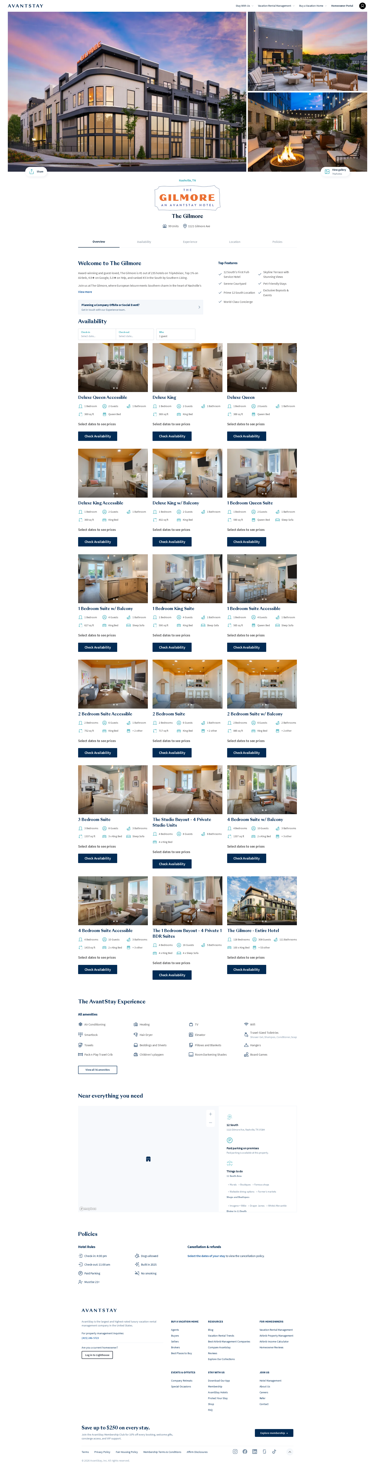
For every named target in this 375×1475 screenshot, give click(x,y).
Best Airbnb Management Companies (229, 1341)
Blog (210, 1329)
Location (234, 242)
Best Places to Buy (181, 1353)
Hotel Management (270, 1380)
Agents (175, 1329)
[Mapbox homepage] (87, 1209)
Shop (211, 1404)
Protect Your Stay (218, 1398)
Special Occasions (181, 1386)
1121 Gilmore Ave (199, 226)
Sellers (175, 1341)
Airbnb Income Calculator (274, 1341)
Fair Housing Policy (127, 1452)
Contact (264, 1404)
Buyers (175, 1335)
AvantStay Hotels (218, 1392)
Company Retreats (181, 1380)
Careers (264, 1392)
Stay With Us (243, 5)
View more (85, 292)
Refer (262, 1398)
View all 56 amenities (98, 1069)
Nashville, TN (187, 180)
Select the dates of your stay (206, 1256)
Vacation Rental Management (274, 5)
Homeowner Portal (342, 5)
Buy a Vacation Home (311, 5)
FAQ (210, 1410)
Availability (144, 242)
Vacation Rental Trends (221, 1335)
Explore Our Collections (221, 1359)
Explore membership (274, 1433)
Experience (190, 242)
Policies (277, 242)
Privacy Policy (102, 1452)
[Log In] (362, 6)
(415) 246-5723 (90, 1338)
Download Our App (219, 1380)
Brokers (175, 1347)
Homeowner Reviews (272, 1347)
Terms (85, 1452)
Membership (215, 1386)
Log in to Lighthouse (97, 1355)
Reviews (212, 1353)
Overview (99, 241)
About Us (265, 1386)
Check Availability (98, 436)
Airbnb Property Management (276, 1335)
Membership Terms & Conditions (162, 1452)
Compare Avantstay (219, 1347)
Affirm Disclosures (197, 1452)
